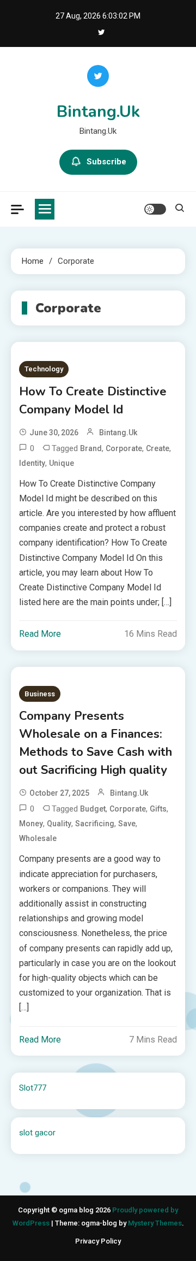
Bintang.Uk (98, 111)
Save (127, 823)
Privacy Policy (98, 1241)
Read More (40, 634)
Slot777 (32, 1088)
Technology (43, 369)
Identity (32, 463)
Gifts (158, 808)
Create (157, 448)
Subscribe (106, 162)
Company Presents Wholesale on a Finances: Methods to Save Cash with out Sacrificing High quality (95, 743)
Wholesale (38, 838)
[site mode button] (155, 209)
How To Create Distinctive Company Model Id (93, 400)
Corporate (124, 448)
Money (31, 823)
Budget (93, 808)
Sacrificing (94, 823)
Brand (91, 448)
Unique (61, 463)
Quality (59, 823)
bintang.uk (118, 432)
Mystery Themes (155, 1223)
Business (39, 694)
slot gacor (37, 1133)
